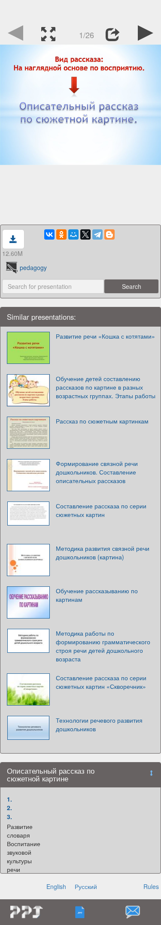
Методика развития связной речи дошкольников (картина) (102, 552)
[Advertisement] (80, 10)
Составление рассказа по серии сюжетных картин (101, 510)
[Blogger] (109, 234)
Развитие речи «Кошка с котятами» (105, 336)
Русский (86, 886)
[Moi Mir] (73, 234)
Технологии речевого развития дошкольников (99, 724)
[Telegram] (97, 234)
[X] (85, 234)
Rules (151, 886)
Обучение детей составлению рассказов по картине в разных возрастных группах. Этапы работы (105, 387)
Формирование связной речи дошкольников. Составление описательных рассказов (97, 472)
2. (9, 807)
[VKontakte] (49, 234)
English (56, 886)
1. (9, 799)
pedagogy (33, 267)
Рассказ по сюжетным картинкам (102, 421)
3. (9, 816)
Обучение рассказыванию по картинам (97, 595)
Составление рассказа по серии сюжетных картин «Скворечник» (101, 682)
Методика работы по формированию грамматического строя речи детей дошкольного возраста (103, 646)
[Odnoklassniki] (61, 234)
